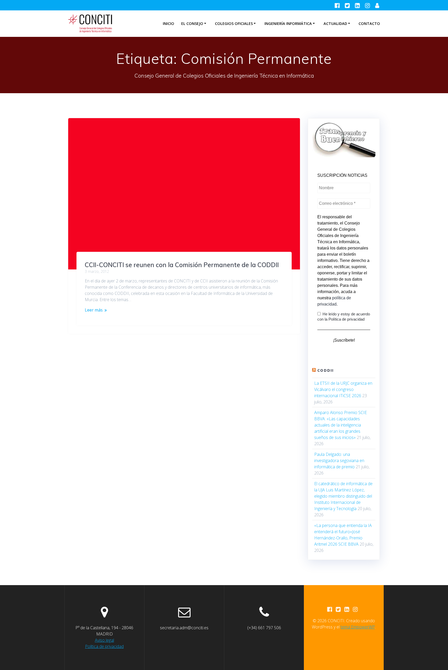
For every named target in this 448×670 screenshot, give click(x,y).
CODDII (325, 370)
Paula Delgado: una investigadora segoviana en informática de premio (339, 460)
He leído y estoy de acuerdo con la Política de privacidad (343, 316)
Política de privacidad (104, 646)
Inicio (168, 23)
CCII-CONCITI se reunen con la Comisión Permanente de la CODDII (182, 265)
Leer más (94, 310)
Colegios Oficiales (234, 23)
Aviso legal (104, 640)
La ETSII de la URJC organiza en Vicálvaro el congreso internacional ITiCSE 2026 (343, 389)
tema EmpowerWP (358, 627)
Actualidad (335, 23)
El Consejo (192, 23)
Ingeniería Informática (288, 23)
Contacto (369, 23)
